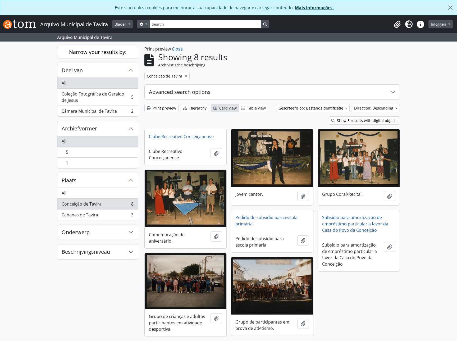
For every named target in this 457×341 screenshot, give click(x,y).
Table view (256, 108)
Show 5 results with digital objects (366, 120)
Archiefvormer (79, 128)
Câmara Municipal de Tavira (97, 112)
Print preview (164, 108)
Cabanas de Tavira (97, 216)
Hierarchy (197, 108)
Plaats (69, 180)
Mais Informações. (314, 8)
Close (177, 49)
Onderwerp (76, 232)
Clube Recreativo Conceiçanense (181, 136)
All (64, 83)
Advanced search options (180, 92)
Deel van (72, 70)
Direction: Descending (374, 108)
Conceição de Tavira (97, 205)
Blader (121, 24)
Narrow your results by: (97, 52)
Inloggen (439, 24)
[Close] (450, 7)
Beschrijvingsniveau (86, 251)
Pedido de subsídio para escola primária (266, 221)
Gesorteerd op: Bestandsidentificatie (311, 108)
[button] (397, 24)
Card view (227, 108)
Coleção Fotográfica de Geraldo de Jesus (97, 97)
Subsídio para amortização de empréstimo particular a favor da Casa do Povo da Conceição (355, 224)
